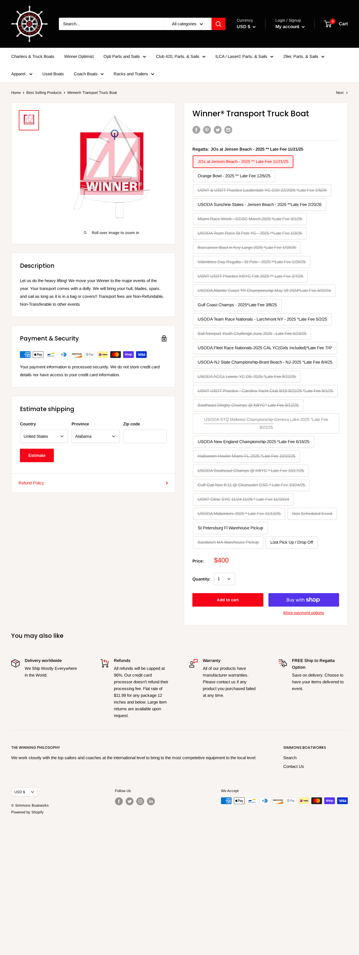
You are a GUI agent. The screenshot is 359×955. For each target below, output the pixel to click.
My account (287, 26)
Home (16, 92)
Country (28, 423)
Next (340, 92)
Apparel (18, 73)
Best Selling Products (44, 92)
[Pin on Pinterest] (207, 130)
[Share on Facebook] (196, 130)
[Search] (218, 24)
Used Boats (53, 73)
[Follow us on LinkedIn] (151, 801)
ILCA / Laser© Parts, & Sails (241, 56)
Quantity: (201, 579)
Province (80, 423)
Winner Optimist (79, 56)
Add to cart (228, 599)
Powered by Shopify (27, 812)
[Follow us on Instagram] (140, 801)
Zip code (131, 423)
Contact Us (293, 766)
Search (289, 757)
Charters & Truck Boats (32, 56)
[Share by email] (228, 130)
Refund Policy (31, 482)
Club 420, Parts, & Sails (177, 56)
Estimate (36, 455)
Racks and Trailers (131, 73)
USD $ (19, 792)
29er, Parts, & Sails (300, 56)
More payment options (303, 612)
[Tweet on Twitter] (218, 130)
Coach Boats (86, 73)
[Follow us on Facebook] (119, 801)
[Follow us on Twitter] (130, 801)
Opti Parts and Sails (121, 56)
